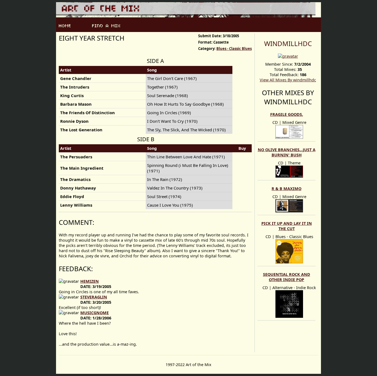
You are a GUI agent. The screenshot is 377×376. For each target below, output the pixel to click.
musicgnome (94, 312)
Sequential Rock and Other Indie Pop (286, 277)
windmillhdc (288, 43)
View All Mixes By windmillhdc (288, 79)
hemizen (89, 281)
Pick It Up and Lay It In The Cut (286, 226)
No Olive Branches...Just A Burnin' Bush (286, 152)
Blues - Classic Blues (234, 48)
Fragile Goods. (286, 114)
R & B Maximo (286, 188)
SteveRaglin (93, 297)
